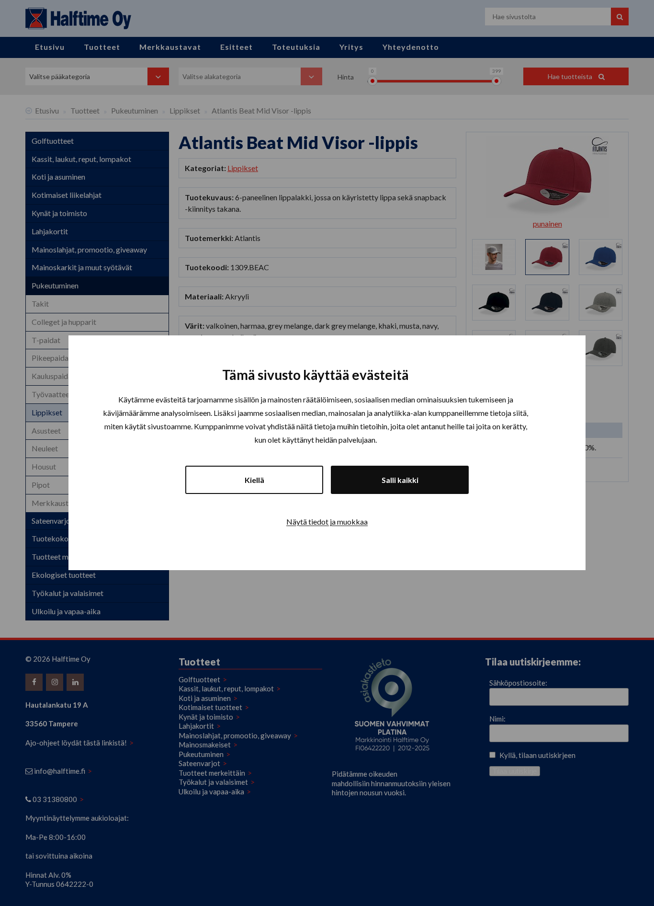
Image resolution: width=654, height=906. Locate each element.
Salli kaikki (400, 480)
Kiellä (254, 480)
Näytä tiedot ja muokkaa (327, 522)
